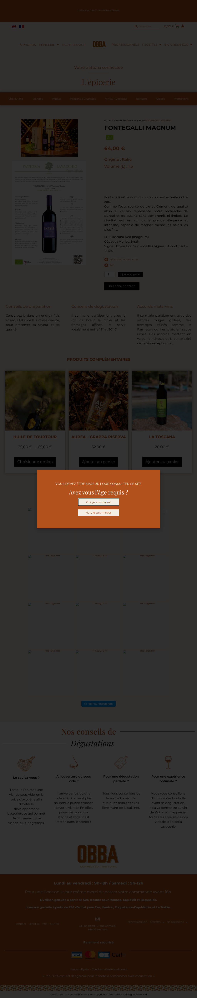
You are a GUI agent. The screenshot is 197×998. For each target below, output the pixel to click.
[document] (98, 499)
